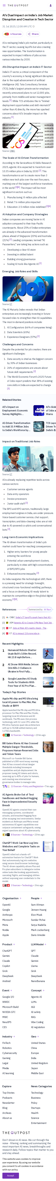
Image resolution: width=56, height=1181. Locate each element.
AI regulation (38, 1027)
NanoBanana (38, 981)
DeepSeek (7, 976)
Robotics (7, 1047)
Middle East (37, 1073)
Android (6, 981)
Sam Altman (37, 904)
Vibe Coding (37, 1022)
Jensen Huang (38, 909)
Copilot (6, 965)
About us (7, 1117)
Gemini (6, 955)
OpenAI (6, 904)
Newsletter (8, 1102)
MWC (5, 1017)
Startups (35, 1107)
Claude (6, 960)
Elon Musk (36, 914)
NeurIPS (6, 1022)
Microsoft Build (10, 1006)
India (33, 1058)
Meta (5, 924)
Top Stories (8, 1092)
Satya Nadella (38, 924)
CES (4, 1027)
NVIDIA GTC (9, 1012)
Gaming (6, 1058)
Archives (6, 1112)
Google (6, 909)
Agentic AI (36, 996)
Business (36, 1097)
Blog (4, 1107)
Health (34, 1112)
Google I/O (8, 996)
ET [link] (11, 304)
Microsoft (7, 919)
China (34, 1047)
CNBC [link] (12, 151)
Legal (5, 1063)
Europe (35, 1053)
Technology (37, 1092)
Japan (34, 1068)
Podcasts (7, 1097)
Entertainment (38, 1123)
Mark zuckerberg (40, 929)
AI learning (8, 1073)
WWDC (6, 1001)
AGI (33, 1006)
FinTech (6, 1042)
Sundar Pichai (38, 919)
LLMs (34, 1001)
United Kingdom (39, 1063)
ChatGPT (7, 950)
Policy (34, 1102)
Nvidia (5, 929)
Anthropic (7, 914)
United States (38, 1042)
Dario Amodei (38, 935)
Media (5, 1068)
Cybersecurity (9, 1053)
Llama (34, 965)
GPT (33, 950)
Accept (10, 1175)
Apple (5, 935)
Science (35, 1117)
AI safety (36, 1012)
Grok (4, 971)
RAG (33, 1017)
